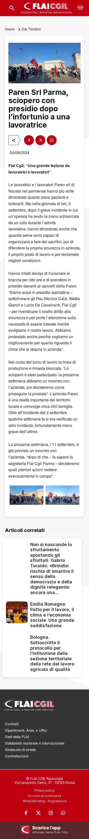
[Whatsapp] (63, 813)
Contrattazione (16, 755)
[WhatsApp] (52, 140)
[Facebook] (29, 140)
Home (10, 29)
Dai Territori (31, 29)
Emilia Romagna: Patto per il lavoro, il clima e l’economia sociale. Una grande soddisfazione (52, 614)
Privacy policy (44, 790)
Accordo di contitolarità (44, 796)
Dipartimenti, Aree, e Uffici (26, 730)
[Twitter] (38, 813)
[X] (40, 140)
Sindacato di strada (20, 749)
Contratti (12, 723)
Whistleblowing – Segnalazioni (44, 801)
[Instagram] (51, 813)
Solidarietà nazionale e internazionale (34, 743)
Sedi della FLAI (17, 736)
